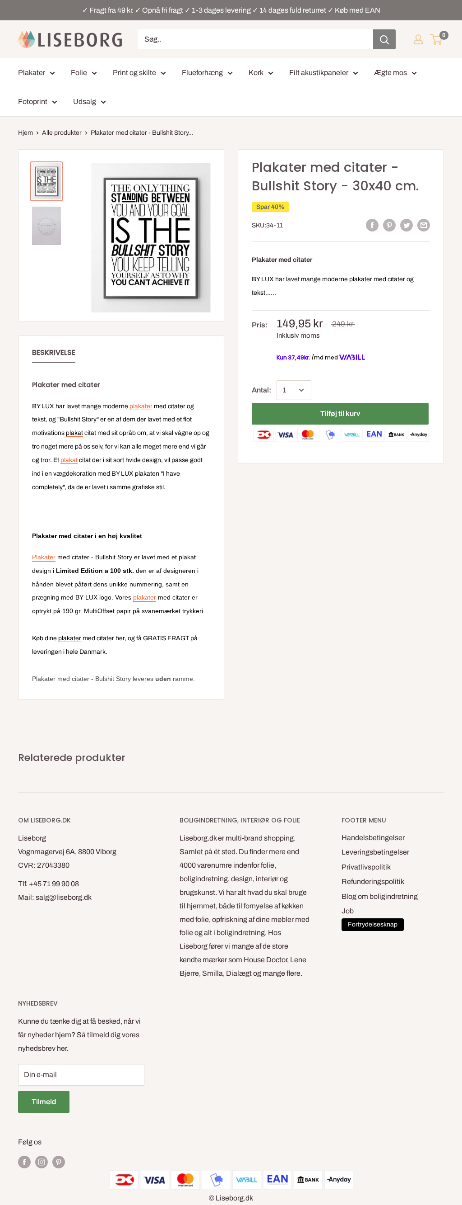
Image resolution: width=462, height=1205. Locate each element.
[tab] (53, 354)
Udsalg (84, 101)
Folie (79, 72)
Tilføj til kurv (340, 413)
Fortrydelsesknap (372, 924)
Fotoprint (32, 101)
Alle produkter (62, 132)
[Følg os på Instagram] (41, 1161)
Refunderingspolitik (373, 881)
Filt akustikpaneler (318, 72)
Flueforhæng (202, 72)
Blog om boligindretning (380, 896)
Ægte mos (390, 72)
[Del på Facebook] (372, 225)
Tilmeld (44, 1102)
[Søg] (384, 39)
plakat (69, 460)
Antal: (261, 390)
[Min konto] (418, 39)
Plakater (31, 72)
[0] (436, 39)
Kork (256, 72)
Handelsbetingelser (373, 837)
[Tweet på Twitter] (406, 225)
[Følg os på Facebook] (24, 1161)
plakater (360, 279)
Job (348, 911)
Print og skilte (134, 72)
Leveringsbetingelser (375, 852)
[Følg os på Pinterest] (58, 1161)
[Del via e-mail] (423, 225)
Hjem (25, 132)
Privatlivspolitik (366, 867)
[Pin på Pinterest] (389, 225)
